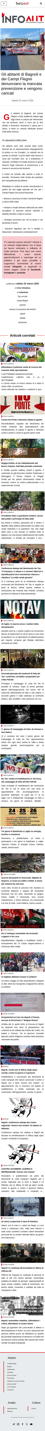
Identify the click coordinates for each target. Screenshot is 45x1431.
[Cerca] (41, 3)
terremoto (22, 322)
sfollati (22, 318)
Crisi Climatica (23, 288)
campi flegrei (22, 301)
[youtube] (31, 1424)
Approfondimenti (12, 1408)
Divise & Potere (8, 1014)
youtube (21, 272)
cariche (22, 305)
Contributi (10, 1372)
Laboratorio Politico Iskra (16, 140)
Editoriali (9, 1411)
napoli (22, 314)
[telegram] (14, 1424)
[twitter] (27, 1424)
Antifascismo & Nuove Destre (15, 1381)
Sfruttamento (8, 930)
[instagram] (18, 1424)
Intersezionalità (11, 1384)
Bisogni (5, 1066)
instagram (9, 272)
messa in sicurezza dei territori (22, 309)
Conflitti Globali (9, 874)
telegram (17, 266)
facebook (35, 269)
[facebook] (22, 1424)
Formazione (10, 1378)
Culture (33, 1408)
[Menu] (4, 3)
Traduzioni (10, 1390)
